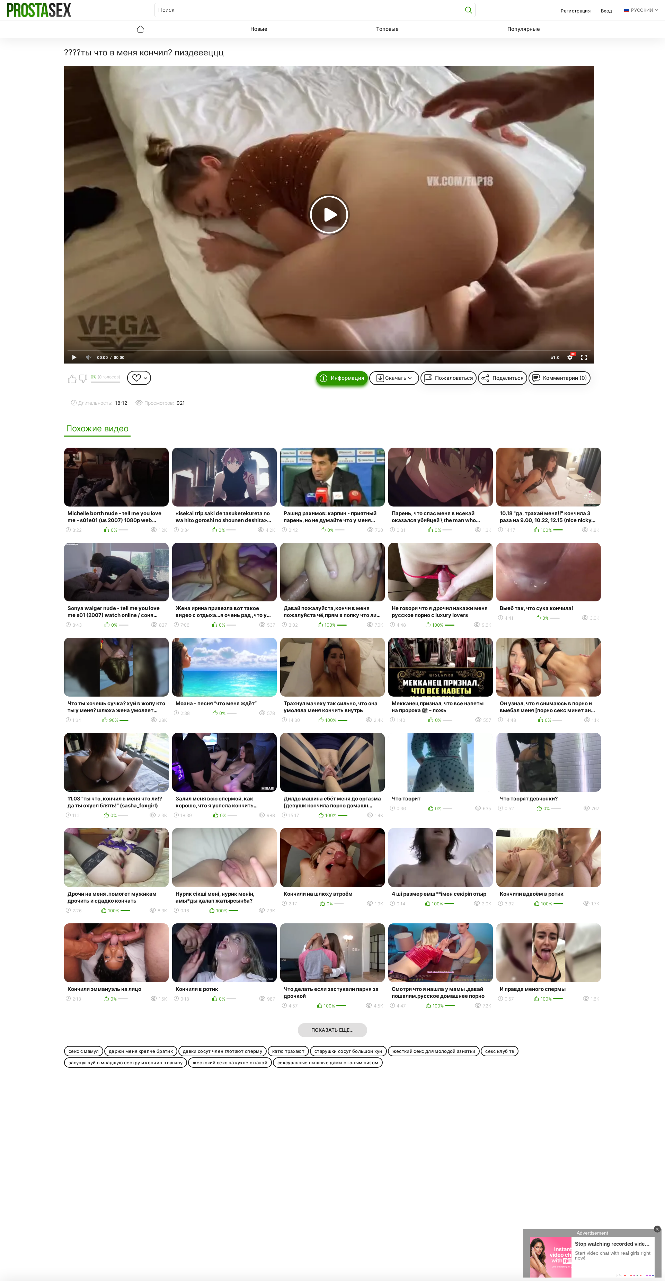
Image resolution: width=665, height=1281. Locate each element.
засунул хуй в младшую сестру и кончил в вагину (126, 1062)
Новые (258, 29)
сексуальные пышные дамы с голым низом (327, 1062)
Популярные (523, 29)
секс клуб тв (499, 1051)
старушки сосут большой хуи (348, 1051)
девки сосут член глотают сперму (222, 1051)
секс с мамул (84, 1051)
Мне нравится (72, 378)
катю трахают (288, 1051)
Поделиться (508, 378)
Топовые (387, 29)
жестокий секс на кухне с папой (230, 1062)
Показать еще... (332, 1030)
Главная (140, 29)
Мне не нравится (82, 378)
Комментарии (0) (565, 378)
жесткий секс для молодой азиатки (434, 1051)
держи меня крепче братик (141, 1051)
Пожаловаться (454, 378)
